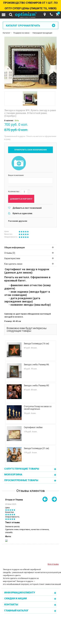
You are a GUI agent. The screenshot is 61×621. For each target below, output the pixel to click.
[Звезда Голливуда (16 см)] (14, 349)
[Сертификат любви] (14, 433)
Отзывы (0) (9, 253)
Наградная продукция (42, 33)
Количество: (14, 191)
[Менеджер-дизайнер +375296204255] (51, 14)
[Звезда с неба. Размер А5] (14, 391)
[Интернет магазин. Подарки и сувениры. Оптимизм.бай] (30, 15)
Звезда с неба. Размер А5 (36, 385)
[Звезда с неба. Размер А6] (14, 370)
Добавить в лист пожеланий (27, 208)
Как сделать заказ (13, 264)
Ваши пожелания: (16, 175)
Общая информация (14, 247)
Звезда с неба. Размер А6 (36, 364)
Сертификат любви (33, 427)
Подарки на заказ (21, 33)
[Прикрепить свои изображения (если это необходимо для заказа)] (18, 163)
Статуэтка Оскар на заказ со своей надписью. (38, 407)
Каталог (6, 33)
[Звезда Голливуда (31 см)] (14, 454)
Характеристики (12, 258)
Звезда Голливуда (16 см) (36, 343)
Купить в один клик (22, 213)
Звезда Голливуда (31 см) (36, 448)
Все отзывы (53, 564)
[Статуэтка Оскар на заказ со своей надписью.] (14, 412)
